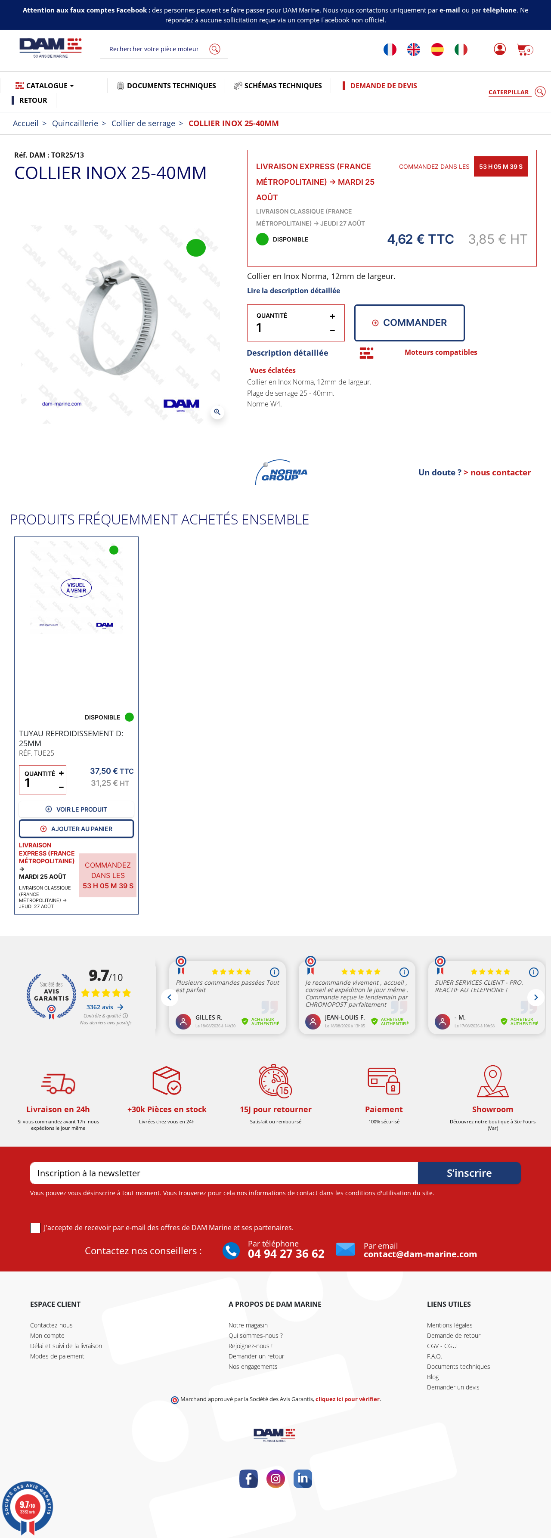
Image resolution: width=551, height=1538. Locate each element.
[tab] (366, 353)
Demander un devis (453, 1387)
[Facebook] (248, 1478)
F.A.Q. (434, 1356)
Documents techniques (458, 1366)
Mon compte (47, 1335)
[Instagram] (275, 1478)
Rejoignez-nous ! (250, 1346)
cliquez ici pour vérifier (348, 1399)
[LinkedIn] (302, 1478)
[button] (525, 49)
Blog (433, 1377)
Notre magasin (248, 1325)
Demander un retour (256, 1356)
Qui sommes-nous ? (256, 1335)
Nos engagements (253, 1366)
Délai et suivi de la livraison (66, 1346)
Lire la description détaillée (293, 290)
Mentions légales (450, 1325)
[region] (392, 413)
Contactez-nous (51, 1325)
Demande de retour (453, 1335)
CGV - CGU (442, 1346)
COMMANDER (415, 322)
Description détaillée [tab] (287, 352)
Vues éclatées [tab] (273, 370)
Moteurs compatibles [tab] (441, 352)
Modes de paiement (57, 1356)
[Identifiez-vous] (497, 49)
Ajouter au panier (81, 828)
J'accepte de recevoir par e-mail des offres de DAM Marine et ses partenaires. (169, 1227)
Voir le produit (81, 809)
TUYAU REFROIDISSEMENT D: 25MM (71, 738)
